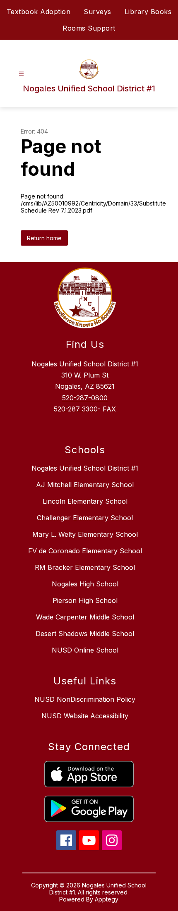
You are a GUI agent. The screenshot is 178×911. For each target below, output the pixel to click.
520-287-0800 (85, 398)
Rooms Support (89, 28)
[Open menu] (21, 74)
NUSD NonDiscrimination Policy (84, 699)
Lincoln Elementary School (85, 501)
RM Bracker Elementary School (85, 567)
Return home (44, 237)
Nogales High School (85, 584)
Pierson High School (85, 600)
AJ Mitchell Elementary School (85, 485)
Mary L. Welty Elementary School (85, 534)
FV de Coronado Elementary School (85, 551)
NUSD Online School (85, 650)
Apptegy (106, 899)
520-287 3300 (76, 409)
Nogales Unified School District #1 (84, 468)
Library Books (148, 11)
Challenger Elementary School (85, 518)
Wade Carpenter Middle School (85, 617)
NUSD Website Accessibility (84, 716)
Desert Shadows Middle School (85, 633)
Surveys (97, 11)
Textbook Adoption (39, 11)
